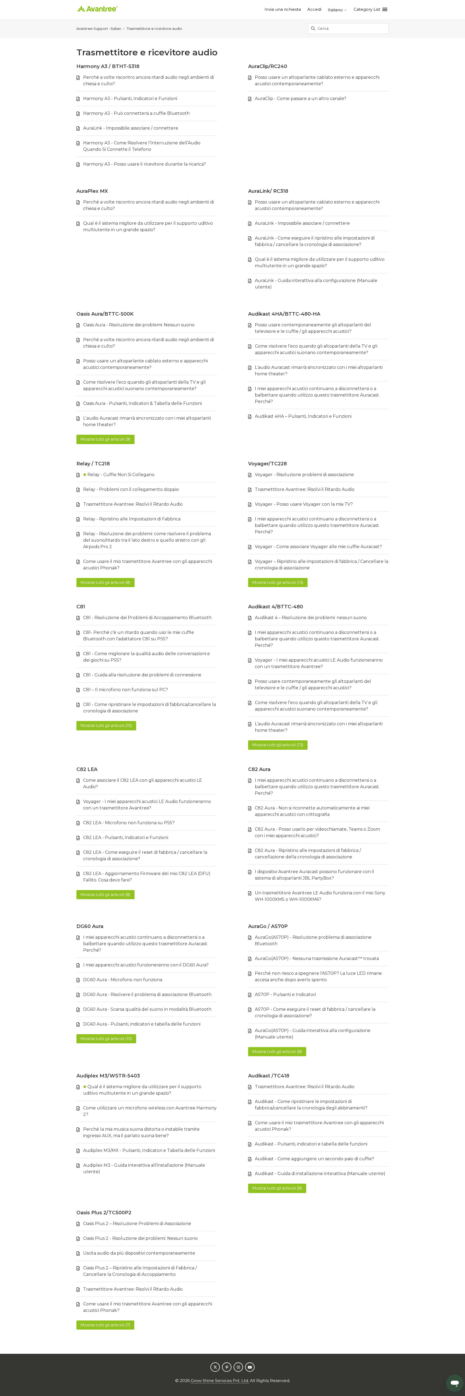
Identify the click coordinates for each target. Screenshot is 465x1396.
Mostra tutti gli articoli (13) (278, 582)
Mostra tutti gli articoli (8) (105, 582)
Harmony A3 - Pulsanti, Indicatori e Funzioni (130, 98)
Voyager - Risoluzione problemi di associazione (304, 474)
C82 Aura (259, 769)
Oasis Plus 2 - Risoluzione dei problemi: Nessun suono (140, 1238)
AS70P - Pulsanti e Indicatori (285, 994)
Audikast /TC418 (268, 1076)
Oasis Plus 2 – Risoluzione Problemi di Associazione (137, 1223)
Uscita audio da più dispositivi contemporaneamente (139, 1253)
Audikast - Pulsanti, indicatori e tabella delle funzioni (311, 1144)
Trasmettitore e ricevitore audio (154, 28)
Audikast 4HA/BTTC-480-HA (284, 314)
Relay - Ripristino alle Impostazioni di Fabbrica (132, 519)
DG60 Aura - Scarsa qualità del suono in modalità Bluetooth (147, 1009)
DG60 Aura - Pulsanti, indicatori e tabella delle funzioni (141, 1024)
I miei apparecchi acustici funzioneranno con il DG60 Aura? (146, 964)
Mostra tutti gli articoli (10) (106, 725)
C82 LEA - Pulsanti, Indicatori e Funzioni (125, 837)
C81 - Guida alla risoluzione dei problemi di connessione (142, 674)
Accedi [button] (314, 9)
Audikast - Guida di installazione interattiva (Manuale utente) (320, 1173)
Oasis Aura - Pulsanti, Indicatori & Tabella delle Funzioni (142, 403)
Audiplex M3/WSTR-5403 (108, 1076)
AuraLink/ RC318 (268, 191)
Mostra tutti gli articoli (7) (105, 1324)
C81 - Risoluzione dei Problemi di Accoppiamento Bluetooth (147, 617)
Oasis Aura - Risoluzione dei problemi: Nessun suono (139, 324)
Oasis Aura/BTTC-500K (104, 314)
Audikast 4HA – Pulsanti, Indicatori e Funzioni (303, 416)
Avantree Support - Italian (98, 28)
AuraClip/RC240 (267, 66)
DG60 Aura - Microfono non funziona (122, 979)
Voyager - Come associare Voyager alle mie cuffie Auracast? (318, 546)
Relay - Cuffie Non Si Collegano (120, 474)
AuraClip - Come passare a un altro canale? (300, 98)
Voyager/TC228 (267, 464)
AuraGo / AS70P (268, 926)
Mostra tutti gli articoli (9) (105, 439)
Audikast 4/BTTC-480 (275, 607)
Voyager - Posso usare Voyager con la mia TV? (304, 504)
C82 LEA (86, 769)
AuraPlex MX (92, 191)
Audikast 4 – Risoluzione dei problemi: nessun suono (311, 617)
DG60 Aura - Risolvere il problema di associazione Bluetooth (147, 994)
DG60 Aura (89, 926)
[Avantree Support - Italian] (97, 9)
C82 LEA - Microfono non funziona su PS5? (129, 822)
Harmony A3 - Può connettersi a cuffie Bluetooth (136, 113)
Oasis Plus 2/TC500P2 (103, 1213)
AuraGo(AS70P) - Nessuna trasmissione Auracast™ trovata (317, 958)
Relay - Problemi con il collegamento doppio (131, 489)
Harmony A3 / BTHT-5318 (107, 66)
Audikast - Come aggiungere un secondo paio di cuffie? (314, 1158)
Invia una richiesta (283, 9)
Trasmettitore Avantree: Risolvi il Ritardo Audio (133, 504)
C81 (80, 607)
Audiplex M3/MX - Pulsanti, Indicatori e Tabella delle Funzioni (149, 1150)
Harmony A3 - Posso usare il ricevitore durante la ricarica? (144, 164)
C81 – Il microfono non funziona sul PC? (125, 689)
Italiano (336, 10)
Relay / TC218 (93, 464)
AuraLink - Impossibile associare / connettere (130, 128)
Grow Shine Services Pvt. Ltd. (220, 1380)
